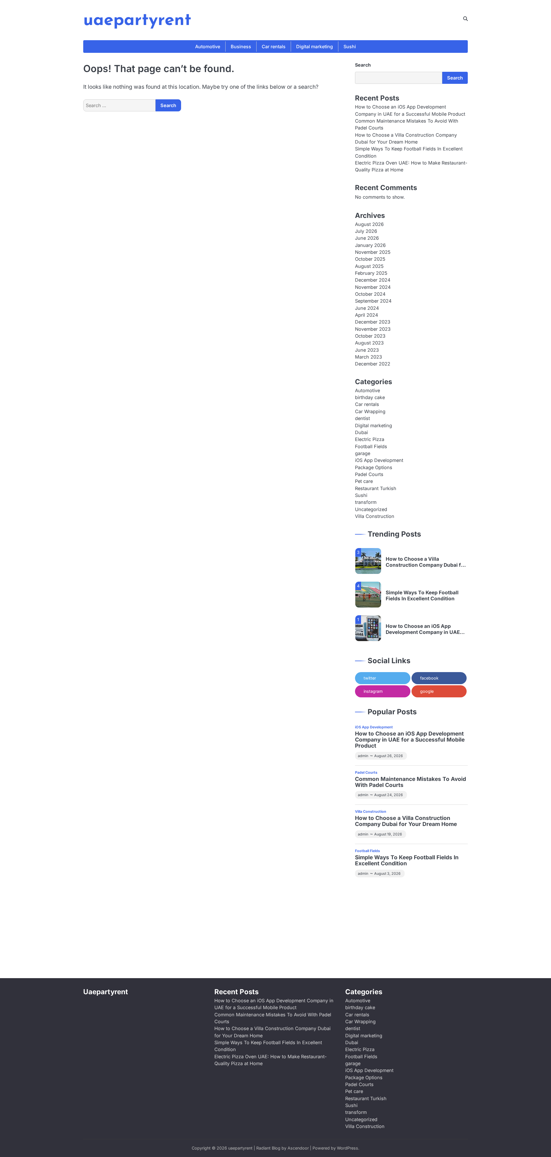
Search (363, 65)
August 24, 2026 (388, 795)
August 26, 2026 (388, 756)
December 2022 (372, 364)
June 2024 (367, 308)
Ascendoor (298, 1148)
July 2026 (366, 231)
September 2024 (373, 301)
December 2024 (372, 280)
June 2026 (367, 238)
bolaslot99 (366, 890)
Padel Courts (369, 474)
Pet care (364, 481)
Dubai (361, 432)
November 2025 (373, 252)
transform (366, 502)
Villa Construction (374, 516)
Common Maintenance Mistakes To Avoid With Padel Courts (410, 782)
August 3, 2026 (387, 873)
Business (241, 46)
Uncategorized (371, 509)
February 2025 (371, 273)
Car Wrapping (370, 411)
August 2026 (369, 224)
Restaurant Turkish (375, 488)
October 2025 (370, 259)
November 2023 (373, 329)
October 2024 (370, 294)
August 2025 (369, 266)
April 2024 (366, 315)
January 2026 (370, 245)
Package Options (373, 467)
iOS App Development (379, 460)
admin (363, 756)
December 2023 (372, 322)
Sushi (350, 46)
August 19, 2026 (388, 834)
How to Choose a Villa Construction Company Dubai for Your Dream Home (426, 562)
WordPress (347, 1148)
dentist (362, 418)
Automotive (207, 46)
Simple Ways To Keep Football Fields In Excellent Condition (422, 595)
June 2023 (367, 350)
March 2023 (368, 357)
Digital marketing (314, 46)
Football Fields (371, 446)
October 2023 (370, 336)
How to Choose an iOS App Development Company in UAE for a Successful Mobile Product (424, 629)
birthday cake (370, 397)
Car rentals (274, 46)
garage (362, 453)
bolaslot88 (390, 945)
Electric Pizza (369, 439)
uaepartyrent (137, 20)
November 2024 (373, 287)
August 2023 (369, 343)
